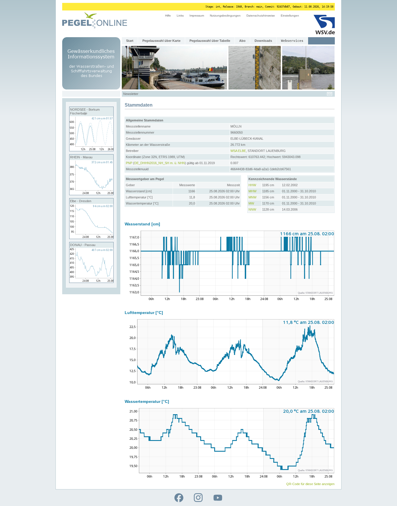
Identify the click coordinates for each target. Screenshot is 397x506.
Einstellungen (290, 15)
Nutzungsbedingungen (225, 15)
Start (129, 40)
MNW (252, 197)
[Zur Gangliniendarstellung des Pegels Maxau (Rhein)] (91, 193)
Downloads (263, 40)
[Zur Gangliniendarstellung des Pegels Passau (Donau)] (91, 281)
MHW (252, 191)
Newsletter (130, 94)
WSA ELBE (238, 150)
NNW (252, 209)
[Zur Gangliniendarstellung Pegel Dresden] (91, 237)
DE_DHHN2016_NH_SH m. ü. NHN (159, 163)
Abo (242, 40)
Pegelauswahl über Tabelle (209, 40)
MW (251, 203)
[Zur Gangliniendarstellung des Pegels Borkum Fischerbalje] (91, 150)
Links (180, 15)
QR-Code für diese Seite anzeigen (310, 484)
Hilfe (168, 15)
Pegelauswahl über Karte (161, 40)
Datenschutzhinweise (260, 15)
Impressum (196, 15)
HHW (252, 185)
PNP (129, 163)
